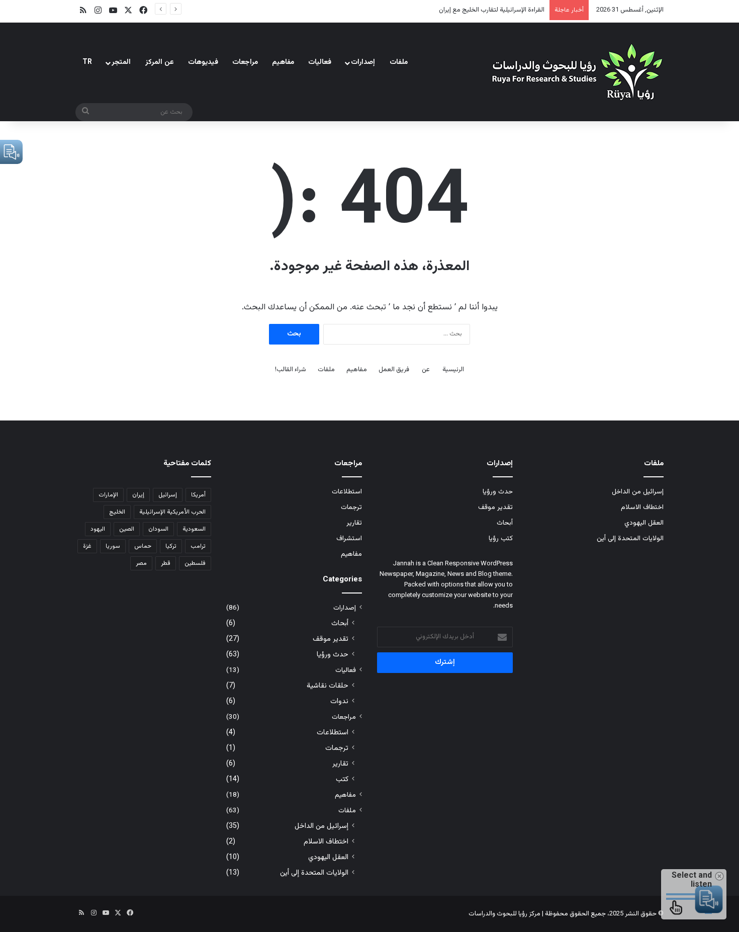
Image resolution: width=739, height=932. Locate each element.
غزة (87, 546)
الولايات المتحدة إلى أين (630, 538)
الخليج (117, 512)
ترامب (198, 546)
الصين (126, 529)
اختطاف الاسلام (642, 507)
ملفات (399, 62)
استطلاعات (347, 491)
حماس (142, 546)
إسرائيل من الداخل (638, 491)
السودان (158, 529)
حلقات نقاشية (327, 686)
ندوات (339, 701)
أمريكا (198, 494)
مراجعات (245, 62)
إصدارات (363, 62)
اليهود (97, 529)
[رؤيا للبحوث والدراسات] (576, 71)
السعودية (194, 529)
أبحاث (505, 523)
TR (87, 62)
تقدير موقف (495, 507)
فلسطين (195, 563)
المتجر (121, 62)
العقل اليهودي (644, 523)
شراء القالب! (290, 370)
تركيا (170, 546)
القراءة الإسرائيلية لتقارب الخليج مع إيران (491, 10)
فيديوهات (203, 62)
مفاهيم (283, 62)
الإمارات (108, 494)
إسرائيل (167, 494)
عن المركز (159, 62)
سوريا (113, 546)
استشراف (349, 538)
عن (426, 370)
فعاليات (319, 62)
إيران (138, 494)
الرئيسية (453, 370)
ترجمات (351, 507)
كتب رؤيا (501, 538)
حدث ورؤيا (498, 491)
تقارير (354, 523)
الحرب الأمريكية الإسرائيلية (172, 512)
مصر (141, 563)
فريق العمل (394, 370)
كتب (342, 779)
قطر (165, 563)
